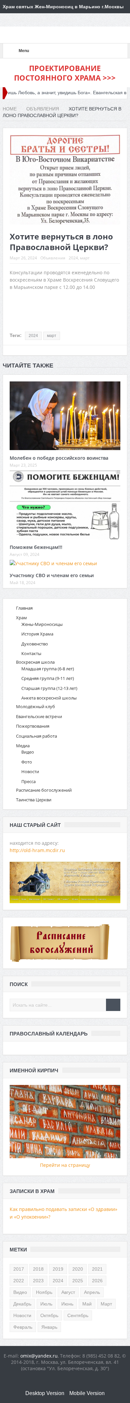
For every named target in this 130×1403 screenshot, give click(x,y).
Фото (26, 762)
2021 (97, 1269)
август (68, 1292)
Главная (24, 608)
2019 (58, 1269)
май (87, 1303)
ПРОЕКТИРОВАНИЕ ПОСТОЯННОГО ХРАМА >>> (65, 73)
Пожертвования (32, 726)
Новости (30, 771)
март (85, 258)
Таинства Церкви (33, 800)
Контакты (31, 653)
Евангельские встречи (39, 716)
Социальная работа (36, 736)
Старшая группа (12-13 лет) (49, 688)
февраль (22, 1327)
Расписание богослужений (44, 790)
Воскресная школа (35, 662)
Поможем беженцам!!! (36, 547)
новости (22, 1315)
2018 (38, 1269)
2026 (97, 1280)
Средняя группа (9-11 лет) (47, 678)
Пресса (28, 781)
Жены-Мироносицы (42, 624)
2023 (38, 1280)
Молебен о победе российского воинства (59, 458)
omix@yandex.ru (39, 1356)
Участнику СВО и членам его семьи (52, 575)
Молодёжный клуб (35, 706)
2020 (77, 1269)
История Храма (37, 634)
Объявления (52, 258)
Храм (21, 618)
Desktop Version (44, 1393)
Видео (27, 752)
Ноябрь (44, 1292)
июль (46, 1303)
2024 (73, 258)
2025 (77, 1280)
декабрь (22, 1303)
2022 (18, 1280)
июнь (67, 1303)
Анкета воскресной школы (49, 698)
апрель (92, 1292)
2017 (18, 1269)
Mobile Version (87, 1393)
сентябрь (77, 1315)
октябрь (49, 1315)
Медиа (23, 746)
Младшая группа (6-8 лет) (47, 669)
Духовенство (34, 644)
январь (49, 1327)
